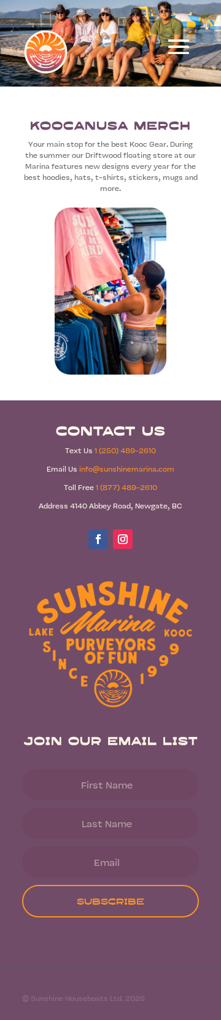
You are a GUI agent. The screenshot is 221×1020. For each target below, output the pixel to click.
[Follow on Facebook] (98, 539)
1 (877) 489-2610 (126, 486)
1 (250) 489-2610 (125, 450)
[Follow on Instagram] (123, 539)
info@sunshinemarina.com (126, 468)
